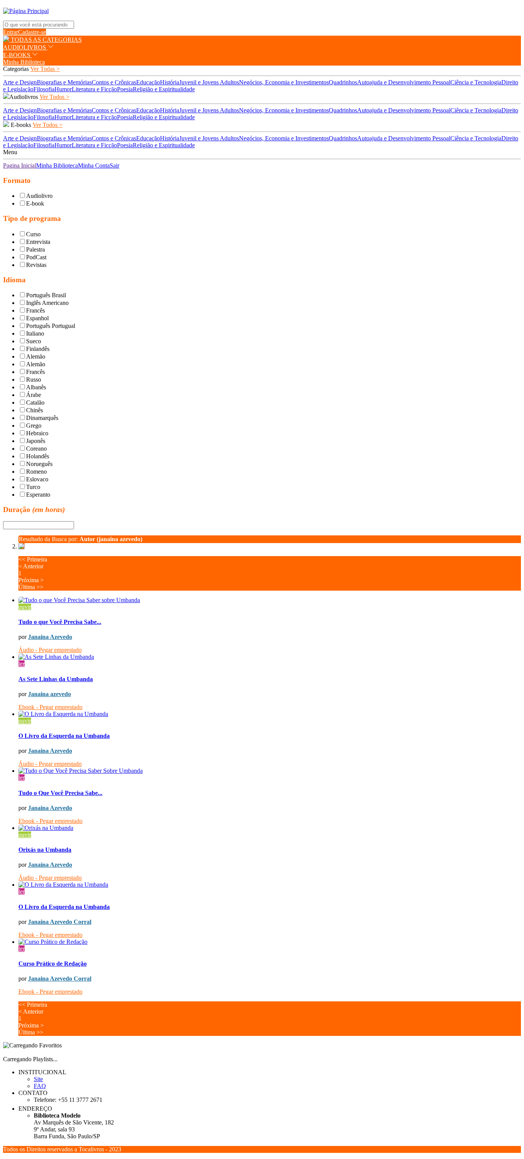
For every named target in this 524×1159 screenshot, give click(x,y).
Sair (114, 165)
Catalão (35, 402)
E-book (35, 203)
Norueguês (39, 464)
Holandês (37, 456)
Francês (35, 310)
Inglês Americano (47, 303)
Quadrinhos (343, 82)
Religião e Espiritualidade (164, 89)
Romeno (36, 471)
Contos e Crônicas (114, 82)
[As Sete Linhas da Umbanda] (269, 657)
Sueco (33, 341)
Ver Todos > (54, 97)
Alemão (35, 356)
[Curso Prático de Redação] (269, 941)
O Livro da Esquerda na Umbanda (64, 736)
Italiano (35, 333)
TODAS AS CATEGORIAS (45, 39)
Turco (33, 487)
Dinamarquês (42, 418)
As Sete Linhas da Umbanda (55, 679)
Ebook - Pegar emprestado (50, 707)
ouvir (24, 607)
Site (38, 1079)
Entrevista (38, 242)
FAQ (40, 1086)
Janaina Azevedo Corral (59, 922)
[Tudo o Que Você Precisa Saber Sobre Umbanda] (269, 770)
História (169, 82)
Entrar (10, 32)
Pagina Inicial (19, 165)
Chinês (34, 410)
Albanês (36, 387)
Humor (63, 89)
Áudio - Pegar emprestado (50, 650)
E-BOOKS (17, 55)
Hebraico (37, 433)
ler (21, 663)
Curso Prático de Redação (52, 963)
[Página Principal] (26, 11)
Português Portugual (50, 326)
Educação (148, 82)
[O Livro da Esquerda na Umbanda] (269, 714)
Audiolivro (39, 196)
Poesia (125, 89)
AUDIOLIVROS (25, 47)
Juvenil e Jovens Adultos (209, 82)
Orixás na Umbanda (44, 849)
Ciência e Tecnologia (475, 82)
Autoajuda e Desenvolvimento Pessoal (403, 82)
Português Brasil (46, 295)
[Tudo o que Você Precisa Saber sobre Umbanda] (269, 600)
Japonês (35, 441)
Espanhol (37, 318)
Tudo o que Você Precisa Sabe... (59, 622)
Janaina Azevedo (50, 637)
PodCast (36, 257)
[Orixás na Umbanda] (269, 828)
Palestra (35, 249)
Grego (33, 425)
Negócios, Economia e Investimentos (284, 82)
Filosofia (43, 89)
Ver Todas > (45, 69)
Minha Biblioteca (24, 62)
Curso (33, 234)
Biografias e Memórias (64, 82)
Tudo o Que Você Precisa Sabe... (60, 793)
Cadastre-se (32, 32)
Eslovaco (37, 479)
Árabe (33, 395)
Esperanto (38, 494)
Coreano (36, 448)
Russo (33, 379)
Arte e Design (20, 82)
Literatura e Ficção (94, 89)
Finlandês (37, 349)
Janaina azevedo (49, 694)
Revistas (36, 265)
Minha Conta (94, 165)
